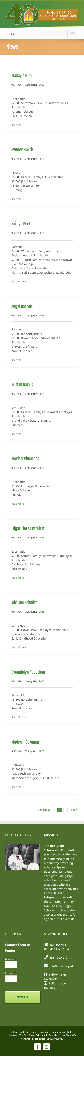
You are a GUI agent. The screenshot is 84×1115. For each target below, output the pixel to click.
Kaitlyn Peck (21, 223)
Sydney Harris (22, 149)
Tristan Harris (22, 384)
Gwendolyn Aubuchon (28, 672)
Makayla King (21, 75)
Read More (17, 125)
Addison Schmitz (24, 602)
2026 (41, 85)
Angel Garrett (21, 306)
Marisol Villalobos (25, 458)
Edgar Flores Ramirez (28, 528)
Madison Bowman (25, 742)
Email (10, 973)
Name (11, 959)
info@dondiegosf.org (64, 966)
